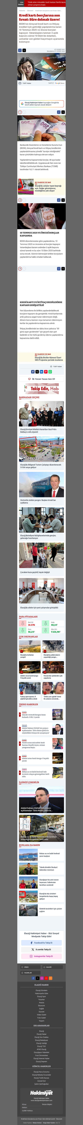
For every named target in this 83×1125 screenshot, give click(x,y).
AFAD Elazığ (41, 1049)
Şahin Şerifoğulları (41, 1084)
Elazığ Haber (41, 1034)
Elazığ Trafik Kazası (41, 1078)
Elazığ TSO (41, 1046)
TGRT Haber (27, 83)
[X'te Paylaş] (24, 50)
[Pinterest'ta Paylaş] (46, 371)
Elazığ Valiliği (41, 1043)
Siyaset (41, 1012)
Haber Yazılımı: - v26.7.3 (41, 1123)
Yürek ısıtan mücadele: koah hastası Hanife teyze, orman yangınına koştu (45, 3)
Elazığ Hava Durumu (41, 1072)
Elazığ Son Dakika (41, 1037)
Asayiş (41, 1003)
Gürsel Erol (41, 1081)
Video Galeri (41, 1015)
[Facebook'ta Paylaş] (20, 50)
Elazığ (41, 1031)
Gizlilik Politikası (27, 1111)
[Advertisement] (41, 93)
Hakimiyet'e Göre (41, 993)
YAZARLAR (28, 973)
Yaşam (41, 1021)
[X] (37, 978)
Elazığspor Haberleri (41, 1052)
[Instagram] (42, 978)
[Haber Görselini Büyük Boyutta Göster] (41, 66)
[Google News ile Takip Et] (59, 83)
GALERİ (48, 967)
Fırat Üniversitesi (41, 1055)
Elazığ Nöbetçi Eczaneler (41, 1075)
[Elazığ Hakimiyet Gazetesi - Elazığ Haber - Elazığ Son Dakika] (41, 1093)
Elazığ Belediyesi (41, 1040)
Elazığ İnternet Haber (41, 1058)
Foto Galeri (41, 1018)
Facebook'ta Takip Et (43, 943)
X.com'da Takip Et (43, 949)
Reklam (24, 1107)
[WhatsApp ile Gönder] (50, 371)
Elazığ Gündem (41, 990)
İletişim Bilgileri (47, 1104)
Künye (24, 1104)
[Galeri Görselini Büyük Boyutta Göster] (41, 128)
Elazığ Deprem (41, 1062)
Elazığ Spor (41, 996)
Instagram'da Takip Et (43, 956)
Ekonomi (30, 11)
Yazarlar (41, 1000)
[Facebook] (33, 978)
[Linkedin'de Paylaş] (41, 371)
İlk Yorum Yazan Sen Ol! (43, 379)
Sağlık (41, 1009)
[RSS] (50, 978)
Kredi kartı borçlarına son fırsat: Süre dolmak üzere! (48, 11)
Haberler (22, 11)
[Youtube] (46, 978)
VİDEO (26, 967)
